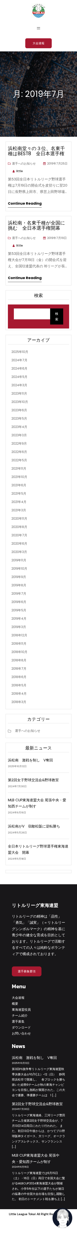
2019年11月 (18, 560)
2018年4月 (19, 693)
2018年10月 (19, 652)
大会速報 (38, 43)
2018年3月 (18, 702)
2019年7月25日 (57, 163)
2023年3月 (19, 435)
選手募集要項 (27, 971)
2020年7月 (19, 535)
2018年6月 (18, 677)
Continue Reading (25, 203)
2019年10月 (19, 568)
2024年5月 (19, 377)
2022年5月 (19, 460)
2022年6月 (19, 452)
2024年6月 (19, 368)
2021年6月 (18, 485)
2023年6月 (19, 410)
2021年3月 (18, 510)
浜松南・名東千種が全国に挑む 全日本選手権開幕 (36, 225)
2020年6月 (19, 543)
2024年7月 (19, 360)
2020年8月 (19, 527)
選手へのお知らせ (24, 163)
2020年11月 (19, 518)
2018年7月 (18, 668)
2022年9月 (19, 443)
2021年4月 (18, 502)
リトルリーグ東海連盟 (35, 905)
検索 (56, 316)
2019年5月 (18, 610)
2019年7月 (18, 593)
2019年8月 (18, 585)
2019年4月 (18, 618)
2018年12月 (19, 635)
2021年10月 (19, 477)
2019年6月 (18, 602)
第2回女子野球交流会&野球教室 (33, 779)
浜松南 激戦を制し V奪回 (30, 760)
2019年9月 (18, 577)
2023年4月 (19, 427)
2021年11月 (18, 468)
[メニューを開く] (38, 28)
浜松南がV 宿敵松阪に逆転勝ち (34, 826)
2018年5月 (18, 685)
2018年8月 (18, 660)
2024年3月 (19, 385)
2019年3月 (18, 627)
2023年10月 (19, 402)
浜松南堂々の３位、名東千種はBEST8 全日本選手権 (36, 151)
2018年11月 (18, 643)
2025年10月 (19, 352)
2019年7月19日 (57, 238)
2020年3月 (19, 552)
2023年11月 (19, 393)
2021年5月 (18, 493)
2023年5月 (19, 418)
